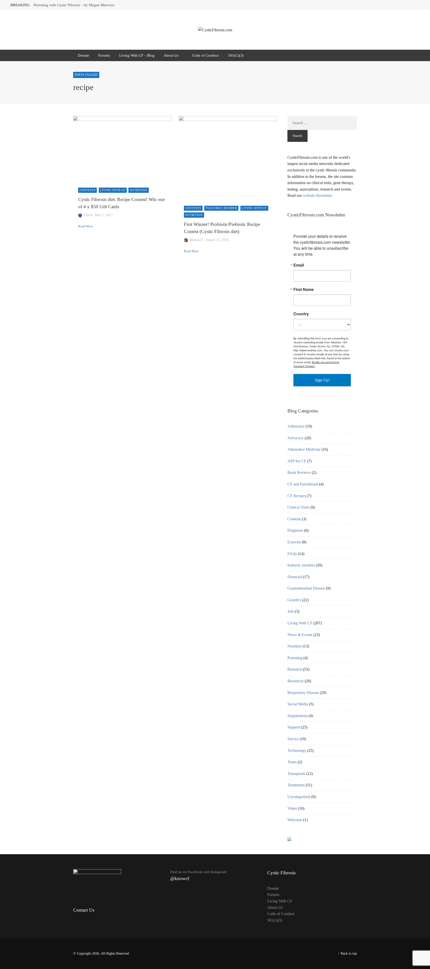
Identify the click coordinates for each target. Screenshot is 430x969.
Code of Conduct (205, 55)
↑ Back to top (347, 953)
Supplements (297, 716)
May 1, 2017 (104, 215)
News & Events (299, 635)
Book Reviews (299, 472)
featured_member (221, 207)
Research (294, 669)
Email (298, 265)
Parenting (294, 658)
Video (292, 808)
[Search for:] (322, 123)
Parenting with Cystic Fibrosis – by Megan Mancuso (74, 5)
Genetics (294, 600)
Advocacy (295, 438)
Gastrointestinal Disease (306, 588)
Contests (88, 190)
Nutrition (138, 190)
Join (290, 611)
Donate (83, 55)
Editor (88, 215)
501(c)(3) (274, 920)
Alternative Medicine (304, 449)
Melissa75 (196, 240)
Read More (85, 226)
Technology (296, 750)
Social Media (297, 704)
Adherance (296, 426)
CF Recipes (296, 496)
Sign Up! (322, 380)
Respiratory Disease (303, 692)
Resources (295, 681)
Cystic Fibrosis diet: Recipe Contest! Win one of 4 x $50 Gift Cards (121, 203)
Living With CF (112, 190)
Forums (104, 55)
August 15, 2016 (217, 240)
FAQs (292, 554)
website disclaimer (317, 195)
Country (301, 314)
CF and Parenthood (302, 484)
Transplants (296, 773)
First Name (303, 289)
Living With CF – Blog (137, 55)
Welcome (294, 820)
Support (293, 727)
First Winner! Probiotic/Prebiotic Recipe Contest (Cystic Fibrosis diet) (222, 228)
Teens (292, 762)
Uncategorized (298, 797)
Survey (293, 739)
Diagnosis (295, 530)
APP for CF (296, 461)
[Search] (352, 55)
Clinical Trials (298, 507)
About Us (171, 55)
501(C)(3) (236, 55)
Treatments (296, 785)
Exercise (294, 542)
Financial (294, 577)
